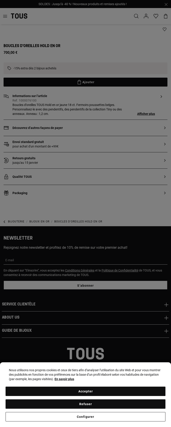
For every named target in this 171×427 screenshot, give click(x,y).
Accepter (85, 391)
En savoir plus (64, 379)
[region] (85, 394)
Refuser (85, 404)
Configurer (85, 417)
